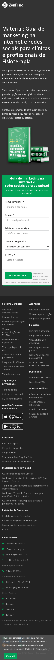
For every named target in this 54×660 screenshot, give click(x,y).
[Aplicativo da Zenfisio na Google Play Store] (12, 427)
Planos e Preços (10, 317)
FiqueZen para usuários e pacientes (39, 364)
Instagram (11, 604)
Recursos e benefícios (40, 309)
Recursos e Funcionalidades (10, 311)
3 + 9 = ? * (10, 254)
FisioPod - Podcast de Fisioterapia (18, 461)
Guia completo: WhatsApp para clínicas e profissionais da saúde (22, 502)
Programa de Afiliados (13, 362)
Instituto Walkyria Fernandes (16, 516)
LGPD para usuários (12, 398)
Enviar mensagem (15, 549)
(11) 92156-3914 (22, 582)
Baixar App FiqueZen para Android (39, 356)
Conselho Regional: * (15, 241)
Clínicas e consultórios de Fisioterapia (40, 396)
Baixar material (18, 275)
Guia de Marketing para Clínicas (17, 473)
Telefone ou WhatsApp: (17, 228)
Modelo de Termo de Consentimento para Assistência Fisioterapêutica (23, 495)
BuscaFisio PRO (37, 382)
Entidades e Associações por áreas (19, 525)
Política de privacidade (13, 394)
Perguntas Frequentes (40, 335)
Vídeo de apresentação (40, 314)
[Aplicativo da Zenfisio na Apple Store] (12, 417)
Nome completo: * (14, 201)
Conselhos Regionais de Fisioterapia (19, 520)
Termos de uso (9, 389)
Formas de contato (15, 543)
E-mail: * (9, 215)
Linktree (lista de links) (17, 560)
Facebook (11, 598)
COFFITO (6, 529)
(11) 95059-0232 (21, 587)
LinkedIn (10, 615)
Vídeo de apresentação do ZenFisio (13, 323)
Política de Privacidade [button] (36, 649)
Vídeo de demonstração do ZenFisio (11, 332)
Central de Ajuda (10, 443)
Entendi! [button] (10, 656)
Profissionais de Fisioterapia (37, 403)
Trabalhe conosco (11, 374)
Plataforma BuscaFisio (40, 377)
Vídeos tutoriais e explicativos (10, 341)
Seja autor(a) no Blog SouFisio (17, 457)
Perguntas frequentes (39, 318)
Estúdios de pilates (38, 409)
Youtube (10, 609)
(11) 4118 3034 (13, 571)
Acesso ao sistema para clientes (11, 356)
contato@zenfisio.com (17, 554)
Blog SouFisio (9, 452)
